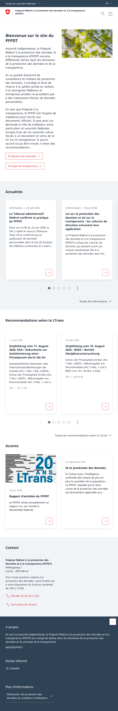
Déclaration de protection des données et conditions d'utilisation (27, 696)
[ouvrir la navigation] (110, 14)
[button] (49, 288)
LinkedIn (15, 668)
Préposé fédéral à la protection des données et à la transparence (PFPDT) (51, 12)
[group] (31, 240)
